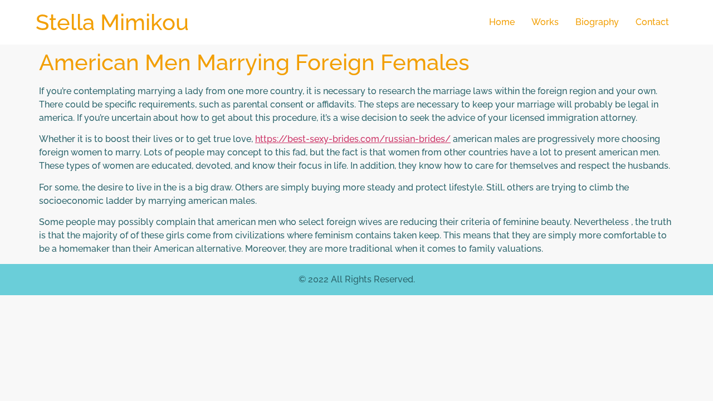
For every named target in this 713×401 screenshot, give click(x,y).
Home (502, 22)
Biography (597, 22)
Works (545, 22)
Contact (652, 22)
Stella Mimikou (112, 22)
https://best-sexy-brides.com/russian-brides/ (353, 139)
